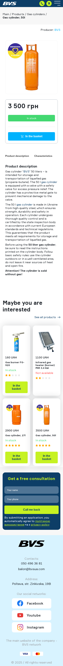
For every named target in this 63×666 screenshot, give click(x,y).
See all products (45, 317)
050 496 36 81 (31, 563)
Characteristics (43, 155)
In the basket (33, 136)
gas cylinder (49, 182)
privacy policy (40, 524)
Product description (17, 155)
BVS (57, 29)
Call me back (31, 509)
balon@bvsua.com (31, 569)
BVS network (31, 644)
